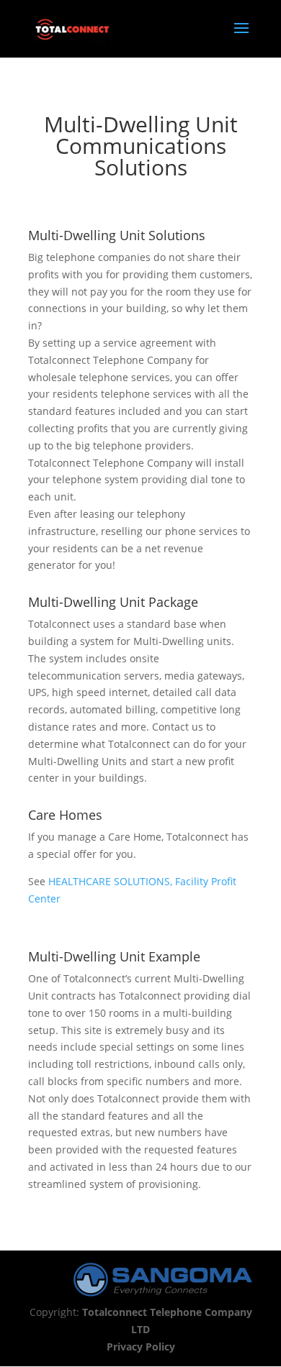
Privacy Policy (141, 1346)
